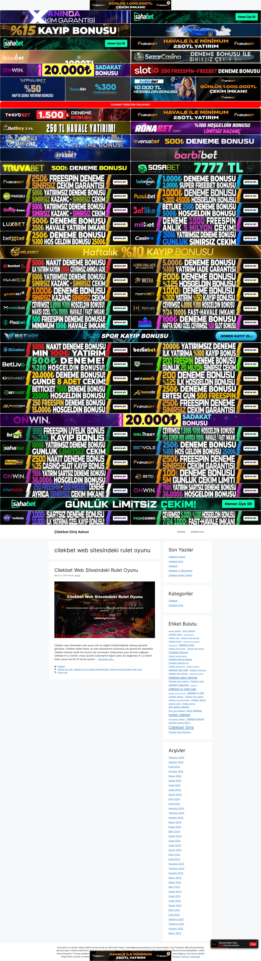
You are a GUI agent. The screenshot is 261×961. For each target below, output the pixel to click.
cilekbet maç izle (198, 670)
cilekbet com (173, 645)
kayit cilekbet (194, 710)
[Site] (65, 182)
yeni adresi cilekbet (177, 719)
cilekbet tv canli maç (182, 689)
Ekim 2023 (174, 854)
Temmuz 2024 (176, 813)
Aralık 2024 (175, 790)
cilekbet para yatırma (183, 677)
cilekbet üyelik (175, 704)
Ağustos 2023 (176, 864)
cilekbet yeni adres (194, 696)
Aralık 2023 (175, 845)
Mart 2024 (174, 831)
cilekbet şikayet (188, 704)
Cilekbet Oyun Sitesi (196, 674)
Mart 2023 (174, 887)
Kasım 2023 (175, 850)
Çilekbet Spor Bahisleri (180, 732)
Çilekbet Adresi (177, 556)
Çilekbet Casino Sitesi (179, 722)
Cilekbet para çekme (179, 681)
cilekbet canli (174, 638)
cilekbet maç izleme (178, 673)
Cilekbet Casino (175, 641)
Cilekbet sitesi (197, 681)
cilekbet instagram (192, 667)
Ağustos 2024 (176, 808)
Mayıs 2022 (175, 933)
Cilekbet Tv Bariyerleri (180, 570)
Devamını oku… (106, 659)
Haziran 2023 (176, 873)
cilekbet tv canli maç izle (177, 693)
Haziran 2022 (176, 928)
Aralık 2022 (175, 901)
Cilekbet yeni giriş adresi (179, 700)
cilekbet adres (175, 634)
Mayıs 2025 (175, 776)
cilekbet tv (194, 685)
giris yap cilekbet (177, 711)
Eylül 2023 (174, 859)
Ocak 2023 (175, 896)
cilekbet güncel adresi (180, 659)
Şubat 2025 (175, 780)
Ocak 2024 (175, 840)
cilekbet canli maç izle (190, 638)
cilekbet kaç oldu (65, 669)
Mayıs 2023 (175, 877)
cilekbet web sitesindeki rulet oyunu (126, 669)
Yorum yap (62, 672)
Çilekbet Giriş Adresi (71, 532)
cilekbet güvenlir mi (177, 666)
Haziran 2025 (176, 771)
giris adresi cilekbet (179, 707)
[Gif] (130, 251)
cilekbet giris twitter (177, 649)
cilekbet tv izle (195, 692)
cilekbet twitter (176, 696)
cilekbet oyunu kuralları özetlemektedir (91, 669)
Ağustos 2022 (176, 919)
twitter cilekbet (179, 715)
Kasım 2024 (175, 794)
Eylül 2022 (174, 914)
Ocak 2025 (174, 785)
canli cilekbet (188, 631)
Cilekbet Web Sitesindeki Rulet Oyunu (96, 570)
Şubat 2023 (175, 891)
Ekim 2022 (174, 910)
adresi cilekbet (175, 631)
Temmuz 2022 (176, 924)
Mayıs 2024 (175, 822)
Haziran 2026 (176, 762)
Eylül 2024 (174, 803)
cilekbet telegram (179, 684)
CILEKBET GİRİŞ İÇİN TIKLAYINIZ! (130, 104)
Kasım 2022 (175, 905)
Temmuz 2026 (176, 757)
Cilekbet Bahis (198, 700)
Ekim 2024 (174, 799)
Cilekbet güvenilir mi (179, 663)
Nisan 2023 (175, 882)
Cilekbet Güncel (178, 652)
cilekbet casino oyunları (191, 642)
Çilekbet (181, 531)
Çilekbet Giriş (197, 531)
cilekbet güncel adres (178, 656)
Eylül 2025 (174, 766)
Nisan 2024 (175, 827)
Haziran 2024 (176, 817)
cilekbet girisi (186, 644)
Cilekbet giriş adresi (195, 649)
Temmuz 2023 (176, 868)
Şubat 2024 (175, 836)
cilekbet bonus (189, 635)
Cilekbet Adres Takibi (180, 575)
